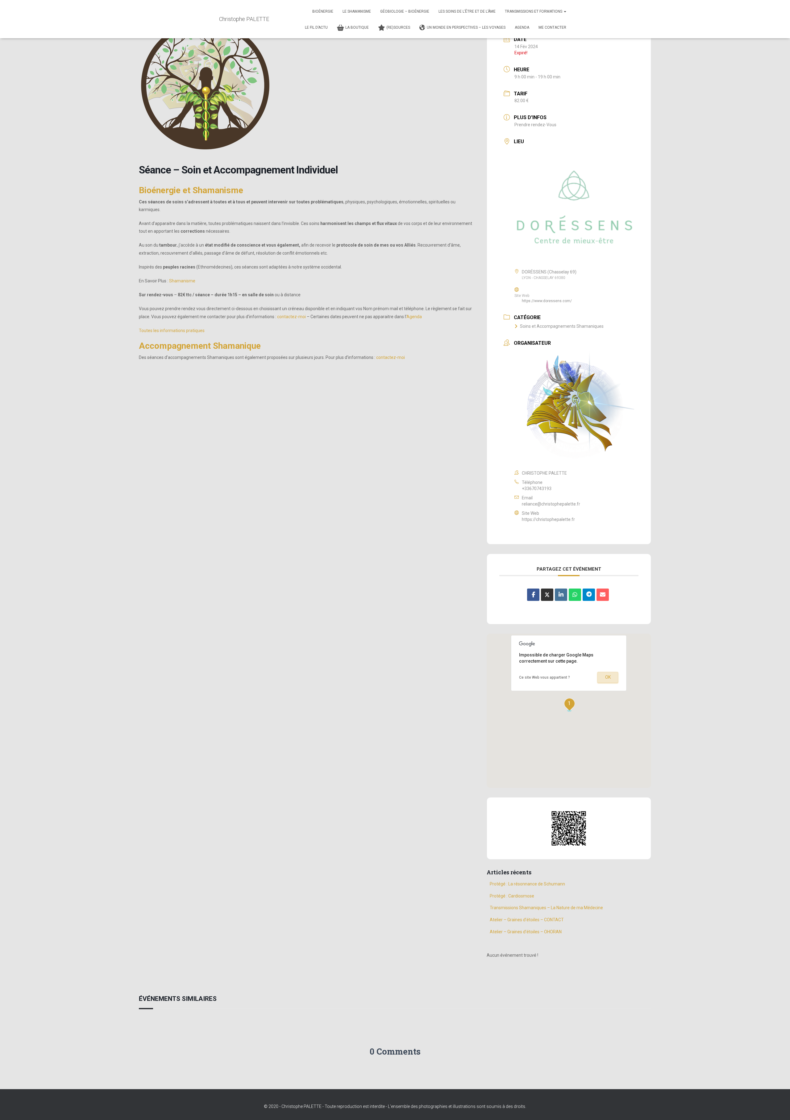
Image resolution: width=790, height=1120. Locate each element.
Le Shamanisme (357, 11)
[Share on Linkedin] (561, 595)
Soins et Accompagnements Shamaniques (562, 326)
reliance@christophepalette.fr (551, 504)
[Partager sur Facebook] (533, 595)
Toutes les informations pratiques (172, 330)
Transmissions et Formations (534, 11)
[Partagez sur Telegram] (589, 595)
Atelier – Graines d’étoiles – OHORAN (526, 931)
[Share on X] (547, 595)
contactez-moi (291, 316)
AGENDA (522, 27)
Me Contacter (552, 27)
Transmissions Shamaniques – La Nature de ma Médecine (546, 907)
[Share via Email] (603, 595)
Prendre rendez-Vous (535, 124)
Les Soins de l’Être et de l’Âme (467, 11)
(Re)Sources (398, 27)
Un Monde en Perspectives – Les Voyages (466, 27)
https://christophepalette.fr (548, 519)
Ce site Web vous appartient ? (544, 677)
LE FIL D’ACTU (316, 27)
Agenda (414, 316)
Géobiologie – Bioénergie (404, 11)
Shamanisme (182, 280)
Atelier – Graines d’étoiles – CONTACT (527, 919)
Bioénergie (322, 11)
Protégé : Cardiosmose (512, 895)
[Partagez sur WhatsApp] (575, 595)
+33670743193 (536, 488)
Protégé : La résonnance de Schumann (528, 883)
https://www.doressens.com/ (547, 301)
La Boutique (357, 27)
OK (608, 677)
